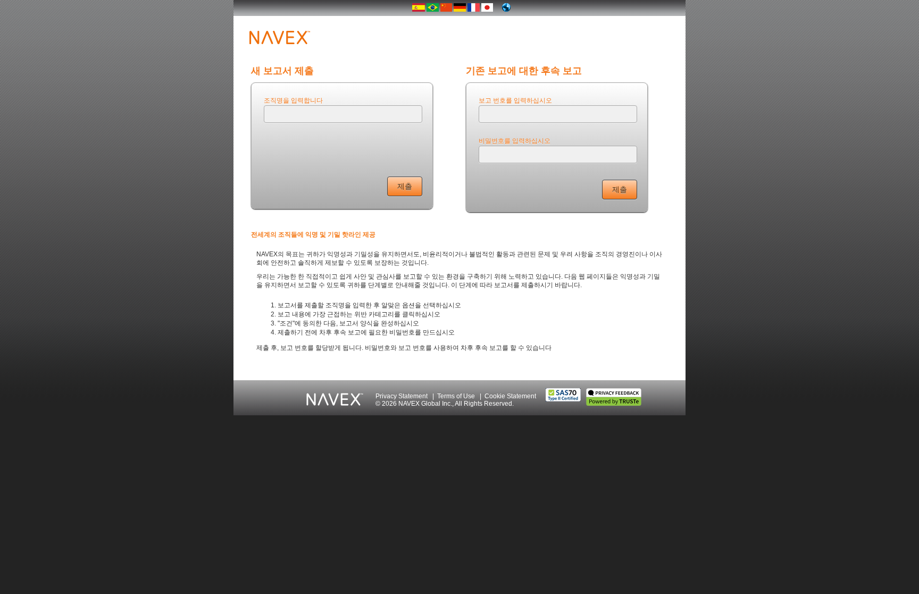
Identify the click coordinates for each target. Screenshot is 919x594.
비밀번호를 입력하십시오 (514, 140)
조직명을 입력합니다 (293, 99)
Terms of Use (456, 396)
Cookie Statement (510, 396)
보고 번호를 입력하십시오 (515, 99)
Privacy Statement (401, 396)
